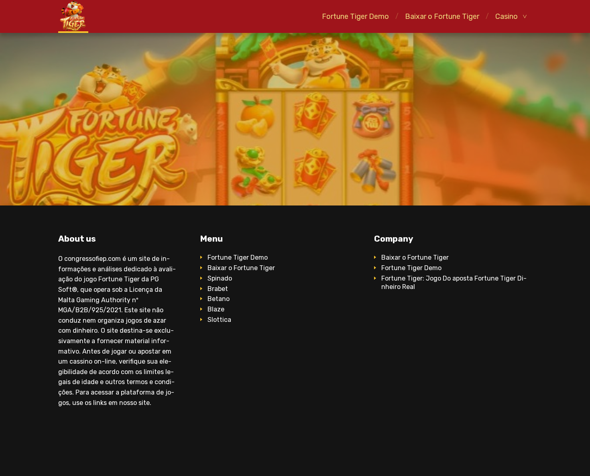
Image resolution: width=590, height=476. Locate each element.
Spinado (220, 278)
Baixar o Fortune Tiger (442, 16)
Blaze (216, 309)
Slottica (219, 319)
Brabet (218, 289)
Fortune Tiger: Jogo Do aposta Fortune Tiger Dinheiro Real (454, 283)
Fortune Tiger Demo (355, 16)
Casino (506, 16)
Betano (219, 299)
